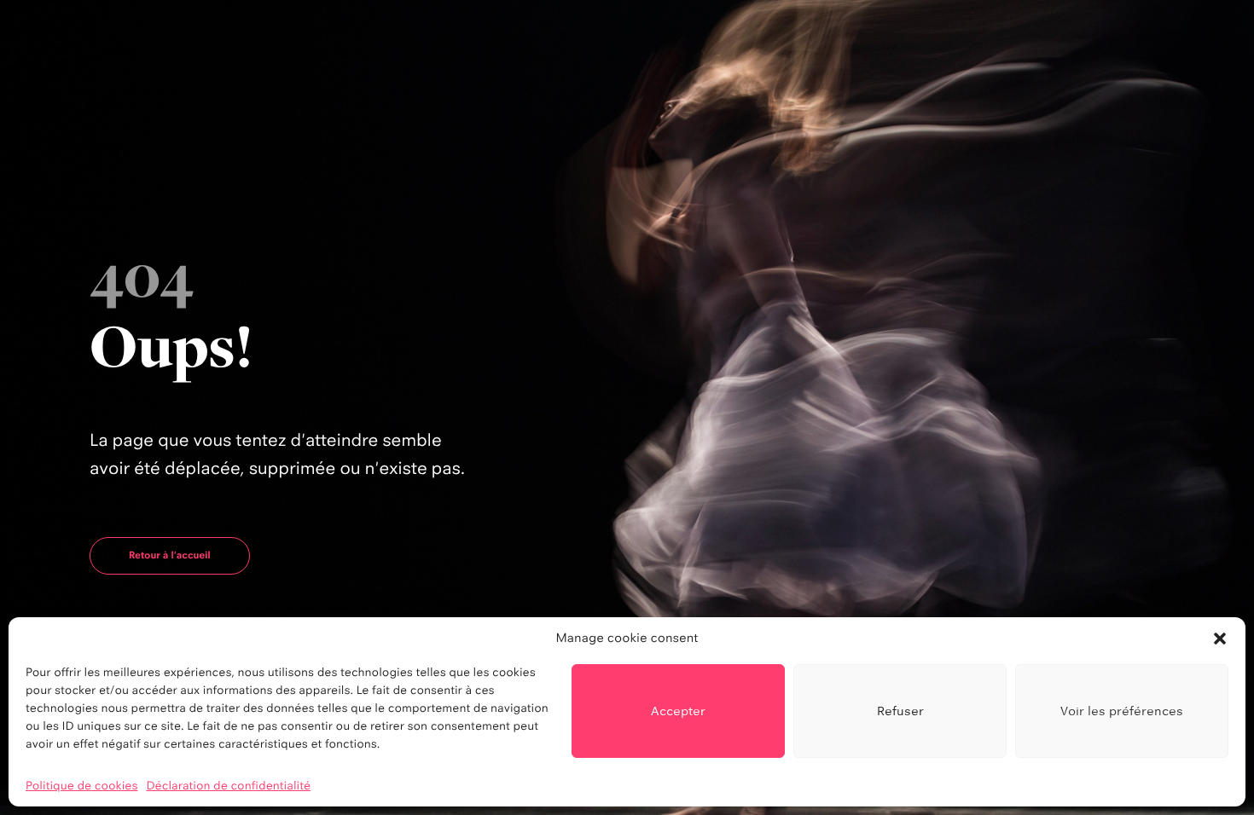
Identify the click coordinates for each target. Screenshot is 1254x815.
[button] (1219, 638)
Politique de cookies (82, 786)
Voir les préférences (1121, 710)
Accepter (678, 710)
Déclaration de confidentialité (229, 786)
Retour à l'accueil (170, 555)
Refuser (900, 710)
